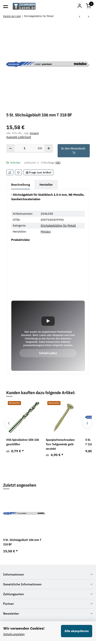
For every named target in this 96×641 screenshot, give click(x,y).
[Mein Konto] (79, 6)
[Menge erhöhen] (49, 148)
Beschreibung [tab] (20, 185)
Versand (34, 133)
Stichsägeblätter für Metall (58, 225)
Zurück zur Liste (12, 16)
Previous (9, 423)
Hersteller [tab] (46, 185)
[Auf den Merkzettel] (18, 172)
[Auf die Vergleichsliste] (9, 172)
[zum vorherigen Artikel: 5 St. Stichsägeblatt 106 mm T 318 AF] (79, 17)
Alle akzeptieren (77, 631)
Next (87, 423)
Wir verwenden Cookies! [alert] (23, 628)
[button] (88, 6)
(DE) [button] (58, 162)
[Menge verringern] (10, 148)
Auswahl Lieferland (18, 137)
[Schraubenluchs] (24, 6)
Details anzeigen (14, 634)
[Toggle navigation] (5, 6)
